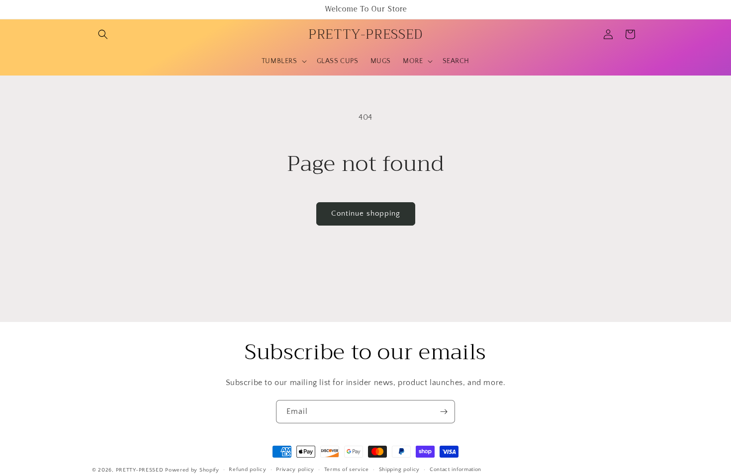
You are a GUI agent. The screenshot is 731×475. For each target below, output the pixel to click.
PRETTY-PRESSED (140, 470)
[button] (103, 34)
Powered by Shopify (192, 470)
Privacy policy (295, 470)
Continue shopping (365, 213)
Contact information (455, 470)
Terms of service (346, 470)
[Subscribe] (444, 411)
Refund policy (247, 470)
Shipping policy (399, 470)
